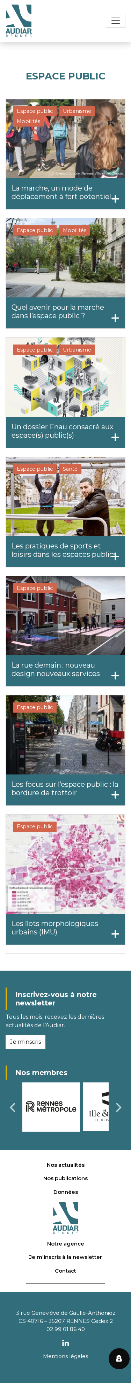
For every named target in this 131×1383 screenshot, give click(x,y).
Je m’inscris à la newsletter (65, 1257)
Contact (65, 1270)
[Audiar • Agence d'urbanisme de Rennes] (19, 21)
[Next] (117, 1107)
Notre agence (65, 1243)
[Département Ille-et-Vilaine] (52, 1106)
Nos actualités (66, 1165)
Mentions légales (65, 1356)
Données (65, 1192)
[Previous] (13, 1107)
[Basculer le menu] (115, 21)
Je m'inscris (25, 1041)
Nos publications (65, 1178)
